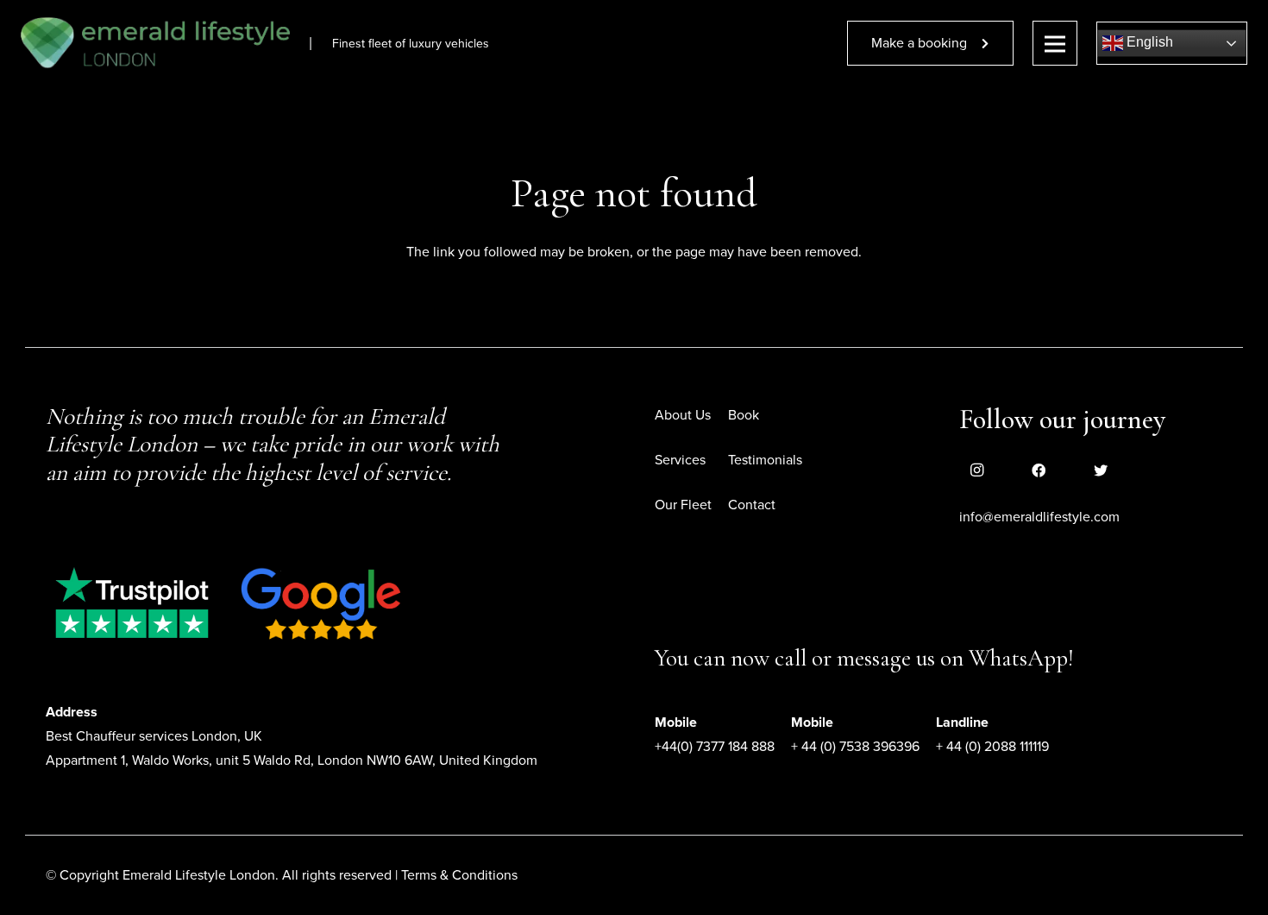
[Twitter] (1100, 470)
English (1148, 42)
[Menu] (1055, 43)
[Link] (155, 43)
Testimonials (765, 460)
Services (680, 460)
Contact (751, 505)
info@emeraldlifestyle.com (1039, 517)
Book (743, 415)
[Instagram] (976, 470)
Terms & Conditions (459, 875)
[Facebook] (1038, 470)
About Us (683, 415)
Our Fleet (683, 505)
